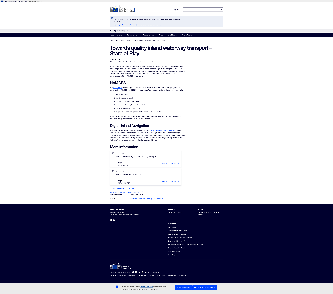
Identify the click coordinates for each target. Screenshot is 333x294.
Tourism (161, 35)
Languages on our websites (137, 276)
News (128, 40)
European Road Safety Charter (177, 230)
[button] (165, 163)
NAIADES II (117, 87)
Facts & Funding (187, 35)
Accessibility (183, 276)
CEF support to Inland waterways (122, 188)
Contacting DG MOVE (175, 212)
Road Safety (172, 227)
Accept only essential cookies (204, 287)
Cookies (151, 276)
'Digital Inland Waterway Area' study (164, 130)
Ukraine (119, 35)
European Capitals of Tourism (177, 248)
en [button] (178, 9)
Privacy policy (161, 276)
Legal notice (172, 276)
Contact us (155, 272)
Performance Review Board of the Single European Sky (185, 244)
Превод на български (121, 25)
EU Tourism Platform (174, 251)
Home (112, 35)
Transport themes (148, 35)
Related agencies (173, 255)
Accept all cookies (183, 287)
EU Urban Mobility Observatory (177, 234)
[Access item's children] (123, 35)
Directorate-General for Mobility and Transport (146, 199)
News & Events (172, 35)
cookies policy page (146, 287)
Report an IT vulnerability (118, 276)
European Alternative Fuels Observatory (180, 237)
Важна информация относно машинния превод (145, 25)
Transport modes (132, 35)
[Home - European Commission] (124, 8)
